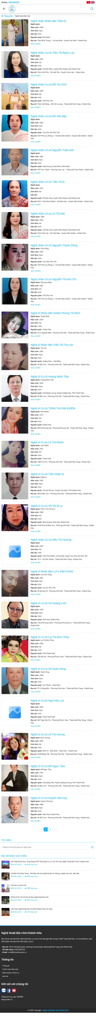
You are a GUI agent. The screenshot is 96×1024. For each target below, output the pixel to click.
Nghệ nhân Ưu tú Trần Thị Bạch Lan (52, 52)
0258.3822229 (13, 2)
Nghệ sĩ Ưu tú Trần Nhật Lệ (47, 474)
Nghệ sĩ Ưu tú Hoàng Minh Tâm (50, 376)
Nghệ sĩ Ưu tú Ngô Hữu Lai (47, 700)
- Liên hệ (4, 976)
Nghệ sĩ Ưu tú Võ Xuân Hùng (48, 668)
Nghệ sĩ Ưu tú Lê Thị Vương (48, 734)
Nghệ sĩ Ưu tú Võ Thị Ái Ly (47, 505)
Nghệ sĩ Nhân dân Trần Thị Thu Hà (52, 344)
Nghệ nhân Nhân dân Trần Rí (48, 21)
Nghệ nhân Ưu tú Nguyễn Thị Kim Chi (53, 279)
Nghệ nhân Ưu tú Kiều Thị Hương (51, 539)
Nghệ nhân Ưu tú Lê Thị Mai (48, 213)
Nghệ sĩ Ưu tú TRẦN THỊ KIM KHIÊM (53, 408)
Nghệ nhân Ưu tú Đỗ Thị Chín (49, 84)
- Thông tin (5, 966)
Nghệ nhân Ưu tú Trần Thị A (48, 181)
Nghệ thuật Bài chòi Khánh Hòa (55, 1010)
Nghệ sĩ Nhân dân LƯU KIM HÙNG (52, 571)
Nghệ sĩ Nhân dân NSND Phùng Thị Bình (55, 313)
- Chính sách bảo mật (9, 969)
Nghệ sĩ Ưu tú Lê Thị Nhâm (47, 442)
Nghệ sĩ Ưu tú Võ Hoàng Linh (48, 603)
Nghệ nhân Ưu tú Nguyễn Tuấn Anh (52, 150)
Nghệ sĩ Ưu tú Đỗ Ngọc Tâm (48, 766)
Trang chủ (8, 16)
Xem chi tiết (35, 44)
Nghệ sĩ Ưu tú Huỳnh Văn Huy (49, 798)
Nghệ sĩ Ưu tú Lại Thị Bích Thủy (50, 637)
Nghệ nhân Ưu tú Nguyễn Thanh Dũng (54, 245)
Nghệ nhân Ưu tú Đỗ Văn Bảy (49, 116)
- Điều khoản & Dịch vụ (10, 973)
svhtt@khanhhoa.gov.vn (17, 952)
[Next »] (55, 829)
